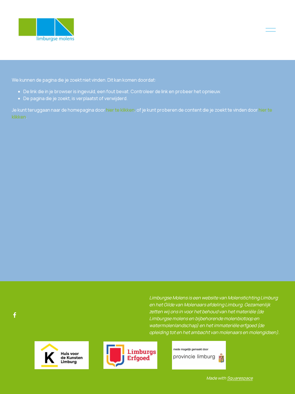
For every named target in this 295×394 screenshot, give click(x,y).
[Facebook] (15, 315)
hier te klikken (120, 110)
